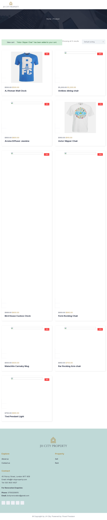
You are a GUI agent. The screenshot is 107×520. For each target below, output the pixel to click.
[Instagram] (8, 503)
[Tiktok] (13, 503)
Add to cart (4, 75)
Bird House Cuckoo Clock (18, 316)
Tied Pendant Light (14, 416)
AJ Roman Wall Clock (15, 91)
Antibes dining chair (68, 91)
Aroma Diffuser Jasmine (17, 141)
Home (48, 19)
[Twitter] (17, 503)
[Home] (53, 442)
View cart (10, 42)
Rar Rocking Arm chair (69, 366)
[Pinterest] (22, 503)
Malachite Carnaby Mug (17, 366)
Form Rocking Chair (68, 316)
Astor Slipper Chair (68, 141)
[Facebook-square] (3, 503)
